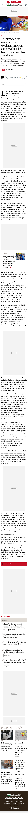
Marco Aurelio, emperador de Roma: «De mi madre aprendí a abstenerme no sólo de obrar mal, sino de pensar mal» (14, 627)
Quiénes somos (9, 801)
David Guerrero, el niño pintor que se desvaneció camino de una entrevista (14, 644)
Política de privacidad (18, 803)
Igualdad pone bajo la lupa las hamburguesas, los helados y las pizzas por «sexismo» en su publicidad (13, 653)
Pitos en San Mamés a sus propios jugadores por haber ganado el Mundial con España (14, 636)
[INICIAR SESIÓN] (26, 5)
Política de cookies (14, 805)
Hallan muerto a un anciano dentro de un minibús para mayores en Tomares (7, 746)
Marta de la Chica (6, 267)
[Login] (26, 5)
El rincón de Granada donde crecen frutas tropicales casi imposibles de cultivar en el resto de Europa (21, 766)
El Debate (9, 69)
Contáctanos (18, 801)
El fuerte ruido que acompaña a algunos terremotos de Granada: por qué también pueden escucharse (6, 777)
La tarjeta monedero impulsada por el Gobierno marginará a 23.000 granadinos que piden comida (9, 260)
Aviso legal (7, 803)
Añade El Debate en (15, 77)
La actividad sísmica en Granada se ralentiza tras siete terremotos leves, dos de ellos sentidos (21, 748)
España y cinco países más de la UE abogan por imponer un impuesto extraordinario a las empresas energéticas (14, 663)
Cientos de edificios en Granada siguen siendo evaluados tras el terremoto (20, 782)
